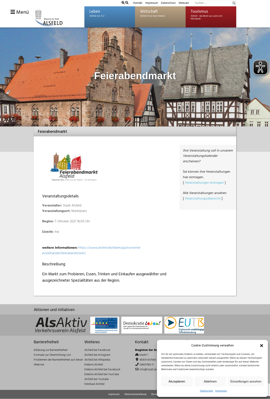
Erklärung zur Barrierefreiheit (51, 350)
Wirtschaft (149, 11)
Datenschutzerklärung (135, 394)
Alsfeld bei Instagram (97, 355)
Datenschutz (206, 391)
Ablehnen (210, 381)
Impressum (221, 391)
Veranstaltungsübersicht (203, 198)
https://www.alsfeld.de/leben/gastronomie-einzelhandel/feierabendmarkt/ (91, 250)
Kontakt (137, 3)
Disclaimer (156, 394)
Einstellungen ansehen (245, 381)
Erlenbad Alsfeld (94, 384)
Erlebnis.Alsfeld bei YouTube (101, 374)
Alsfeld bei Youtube (96, 379)
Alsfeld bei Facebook (97, 350)
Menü (22, 12)
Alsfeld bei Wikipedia (97, 359)
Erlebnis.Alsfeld (93, 364)
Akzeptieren (177, 381)
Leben (94, 11)
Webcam (184, 3)
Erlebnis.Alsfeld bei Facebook (102, 369)
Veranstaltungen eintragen (204, 183)
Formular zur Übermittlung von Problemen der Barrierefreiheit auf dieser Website (58, 360)
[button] (261, 345)
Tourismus (199, 11)
